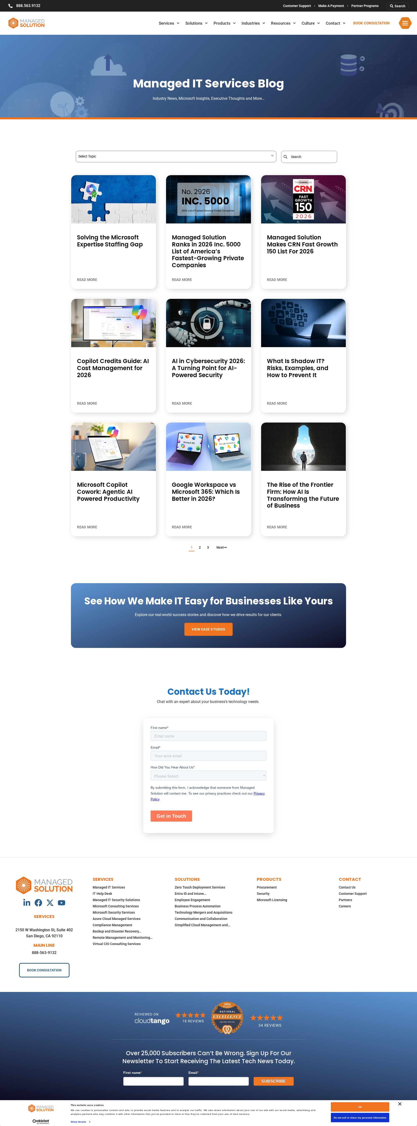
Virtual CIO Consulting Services (117, 944)
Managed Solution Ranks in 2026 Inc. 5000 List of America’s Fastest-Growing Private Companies (208, 251)
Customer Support (297, 6)
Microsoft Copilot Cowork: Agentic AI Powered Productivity (108, 492)
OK (360, 1107)
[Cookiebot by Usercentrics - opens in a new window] (41, 1121)
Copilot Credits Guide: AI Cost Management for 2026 (113, 368)
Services (166, 23)
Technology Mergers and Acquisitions (203, 912)
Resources (281, 23)
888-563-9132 (44, 952)
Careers (345, 906)
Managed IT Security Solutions (116, 900)
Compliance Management (112, 925)
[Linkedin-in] (27, 903)
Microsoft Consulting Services (116, 906)
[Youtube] (61, 903)
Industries (251, 23)
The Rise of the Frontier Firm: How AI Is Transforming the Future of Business (303, 495)
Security (263, 894)
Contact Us (347, 887)
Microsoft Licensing (272, 900)
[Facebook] (38, 903)
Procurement (267, 887)
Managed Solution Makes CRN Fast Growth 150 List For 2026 (302, 244)
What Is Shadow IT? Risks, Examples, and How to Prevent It (297, 368)
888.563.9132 (28, 5)
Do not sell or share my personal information (360, 1117)
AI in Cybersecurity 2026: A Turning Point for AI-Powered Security (208, 368)
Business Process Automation (198, 906)
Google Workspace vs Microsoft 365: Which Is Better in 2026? (206, 492)
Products (222, 23)
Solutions (193, 23)
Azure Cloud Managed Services (116, 919)
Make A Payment (331, 6)
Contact (333, 23)
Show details (78, 1121)
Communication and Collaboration (201, 919)
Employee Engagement (192, 900)
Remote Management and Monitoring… (123, 938)
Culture (308, 23)
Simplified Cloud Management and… (202, 925)
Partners (345, 900)
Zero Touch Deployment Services (200, 887)
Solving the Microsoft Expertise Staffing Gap (110, 240)
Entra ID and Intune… (190, 894)
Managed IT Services (109, 887)
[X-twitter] (50, 903)
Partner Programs (365, 6)
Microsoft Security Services (114, 912)
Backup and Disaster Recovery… (117, 931)
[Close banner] (400, 1104)
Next (220, 547)
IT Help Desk (102, 894)
